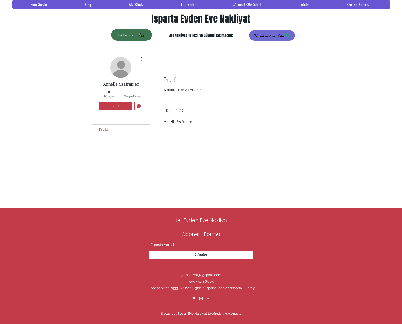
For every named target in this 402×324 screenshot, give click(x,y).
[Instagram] (201, 298)
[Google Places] (194, 298)
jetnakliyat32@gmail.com (201, 275)
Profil (103, 129)
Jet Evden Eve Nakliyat (202, 220)
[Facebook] (208, 298)
